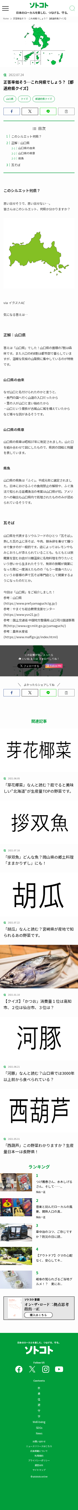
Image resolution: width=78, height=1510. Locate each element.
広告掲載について (39, 1450)
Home (6, 18)
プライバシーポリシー (39, 1460)
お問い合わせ (39, 1441)
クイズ (24, 98)
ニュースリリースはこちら (39, 1446)
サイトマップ (39, 1469)
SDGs (39, 1427)
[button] (11, 111)
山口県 (9, 98)
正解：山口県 (20, 142)
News (39, 1433)
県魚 (21, 158)
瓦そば (15, 164)
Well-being (39, 1422)
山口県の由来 (26, 148)
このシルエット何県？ (26, 136)
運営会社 (39, 1465)
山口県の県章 (26, 153)
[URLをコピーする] (66, 111)
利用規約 (39, 1455)
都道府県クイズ (43, 98)
